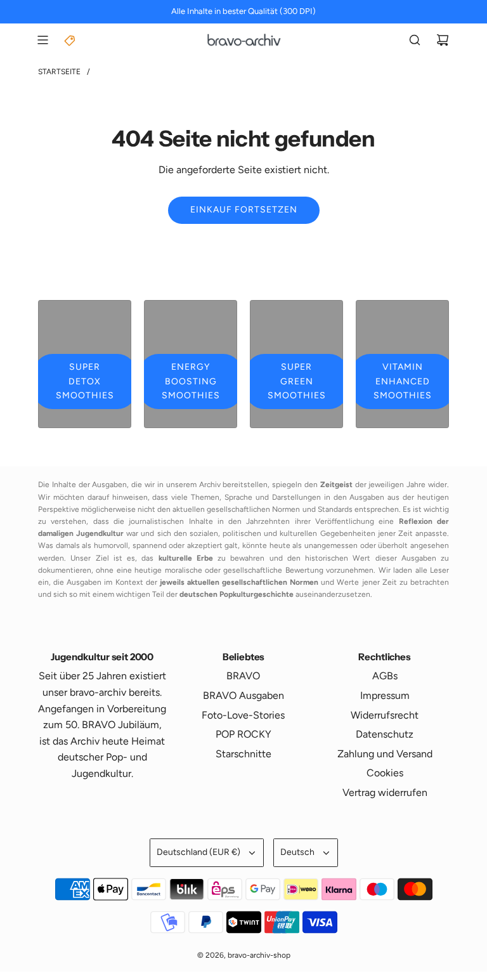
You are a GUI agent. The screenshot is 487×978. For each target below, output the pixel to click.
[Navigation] (42, 40)
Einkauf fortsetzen (243, 209)
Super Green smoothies (297, 381)
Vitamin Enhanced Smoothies (402, 381)
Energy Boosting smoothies (191, 381)
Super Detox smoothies (85, 381)
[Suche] (415, 40)
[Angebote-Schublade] (70, 40)
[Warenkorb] (443, 40)
